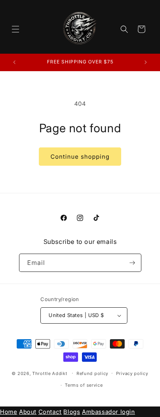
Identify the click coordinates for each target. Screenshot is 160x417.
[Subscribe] (132, 263)
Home (8, 411)
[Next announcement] (145, 62)
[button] (15, 29)
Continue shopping (80, 156)
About (28, 411)
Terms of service (84, 385)
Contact (50, 411)
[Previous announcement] (14, 62)
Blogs (71, 411)
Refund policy (92, 373)
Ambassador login (108, 411)
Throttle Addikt (50, 373)
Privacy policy (132, 373)
